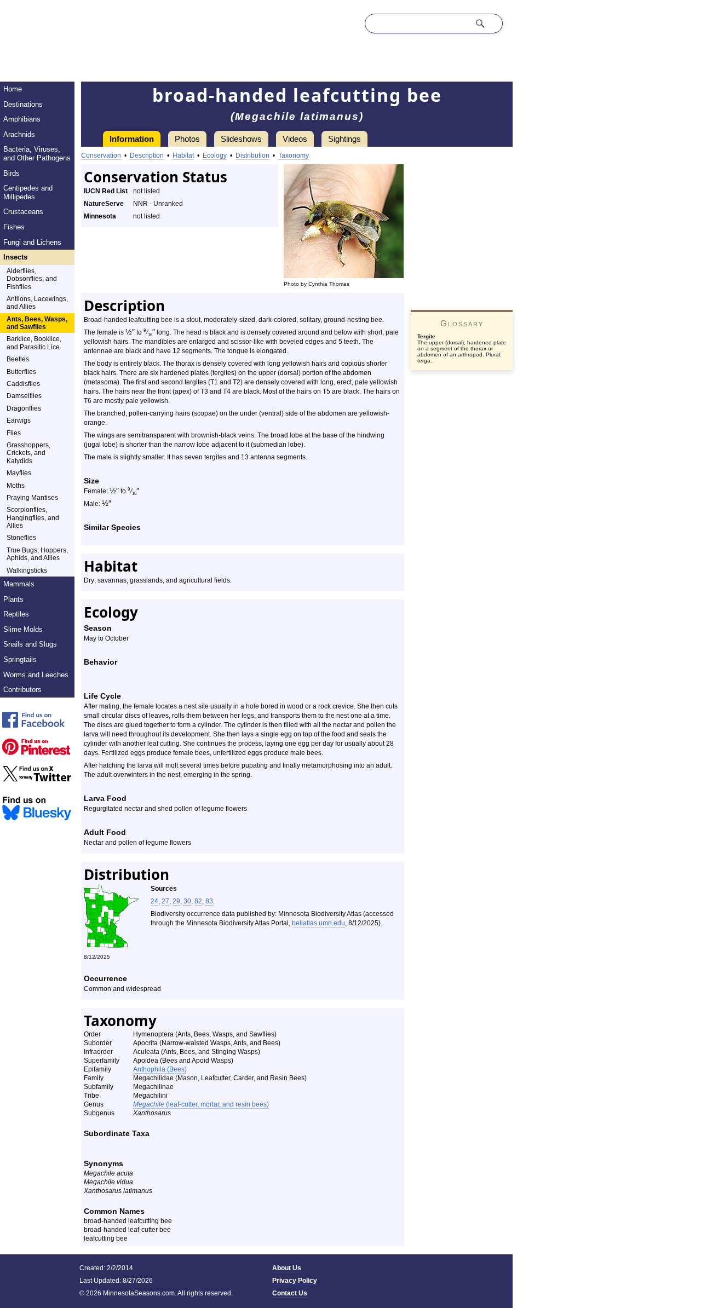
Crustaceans (23, 212)
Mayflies (19, 473)
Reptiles (16, 614)
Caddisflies (23, 384)
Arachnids (19, 134)
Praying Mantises (32, 498)
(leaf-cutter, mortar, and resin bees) (201, 1104)
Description (147, 155)
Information (132, 138)
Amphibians (22, 119)
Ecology (215, 155)
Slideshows (241, 138)
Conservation (101, 155)
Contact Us (289, 1293)
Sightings (344, 138)
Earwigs (19, 420)
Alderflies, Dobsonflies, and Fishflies (32, 279)
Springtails (20, 659)
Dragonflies (24, 408)
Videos (295, 138)
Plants (13, 599)
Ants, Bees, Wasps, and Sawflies (37, 323)
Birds (11, 173)
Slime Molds (23, 629)
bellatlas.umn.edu (318, 923)
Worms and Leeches (35, 675)
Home (12, 89)
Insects (15, 257)
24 (154, 901)
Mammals (19, 584)
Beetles (18, 359)
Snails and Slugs (30, 644)
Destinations (23, 104)
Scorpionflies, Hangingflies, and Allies (33, 517)
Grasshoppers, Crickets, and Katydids (28, 453)
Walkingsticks (27, 570)
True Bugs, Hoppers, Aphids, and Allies (37, 554)
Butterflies (21, 372)
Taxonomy (293, 155)
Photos (187, 138)
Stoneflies (21, 537)
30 (187, 901)
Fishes (14, 227)
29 (176, 901)
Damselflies (24, 396)
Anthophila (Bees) (160, 1069)
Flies (14, 433)
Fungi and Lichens (32, 242)
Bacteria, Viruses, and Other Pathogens (37, 153)
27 (165, 901)
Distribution (252, 155)
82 (198, 901)
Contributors (22, 689)
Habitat (183, 155)
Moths (16, 485)
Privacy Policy (294, 1280)
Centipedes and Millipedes (28, 192)
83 (209, 901)
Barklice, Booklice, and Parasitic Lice (34, 342)
